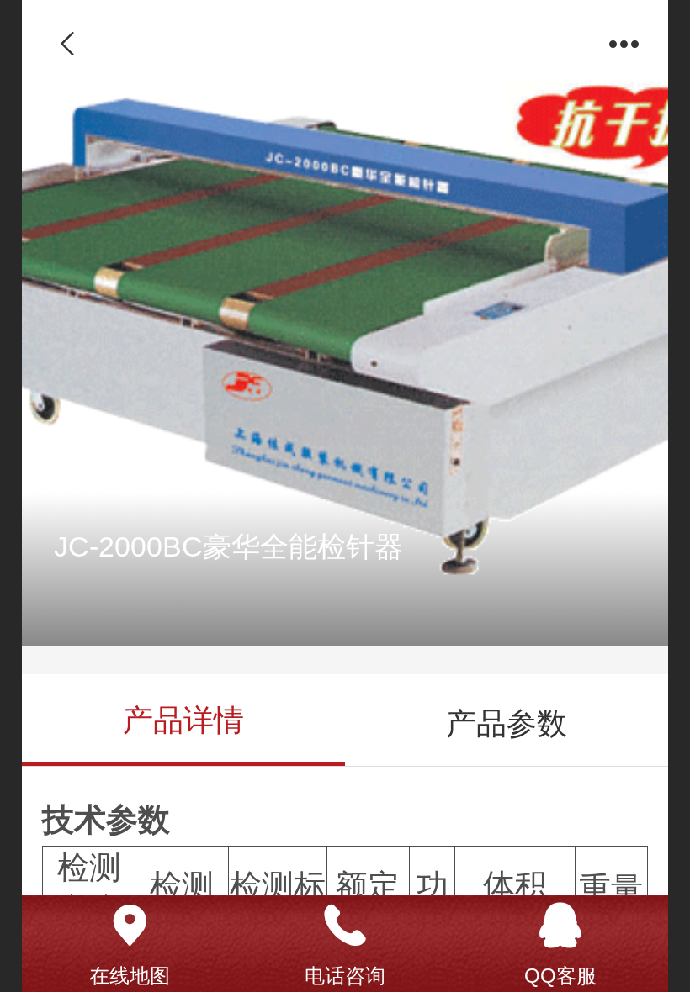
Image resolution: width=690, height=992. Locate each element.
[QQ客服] (560, 925)
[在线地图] (129, 925)
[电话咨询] (345, 925)
